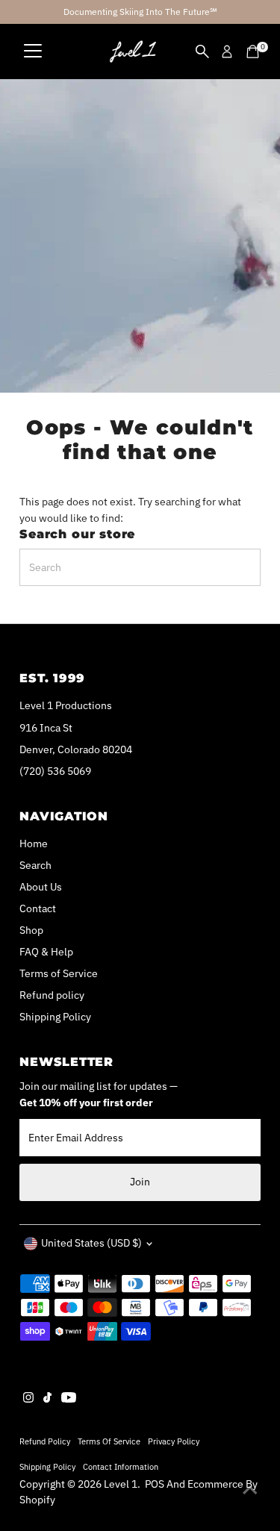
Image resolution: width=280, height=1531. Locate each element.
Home (33, 843)
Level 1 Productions (65, 705)
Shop (31, 930)
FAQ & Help (46, 951)
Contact (37, 908)
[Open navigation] (32, 51)
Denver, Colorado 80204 (75, 749)
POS (154, 1484)
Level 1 (120, 1484)
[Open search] (202, 51)
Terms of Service (58, 973)
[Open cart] (253, 51)
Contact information (120, 1466)
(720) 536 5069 (55, 771)
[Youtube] (68, 1399)
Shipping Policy (55, 1016)
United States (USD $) (91, 1243)
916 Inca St (45, 728)
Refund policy (51, 995)
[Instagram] (28, 1399)
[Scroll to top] (250, 1490)
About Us (40, 887)
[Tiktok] (47, 1399)
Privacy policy (173, 1441)
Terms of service (109, 1441)
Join (140, 1181)
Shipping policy (47, 1466)
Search (35, 865)
